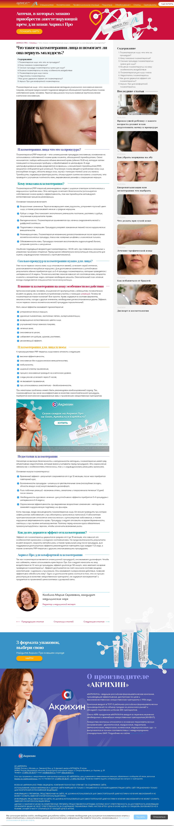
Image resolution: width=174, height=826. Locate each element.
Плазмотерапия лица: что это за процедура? (39, 62)
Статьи (137, 5)
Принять (140, 817)
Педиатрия (107, 5)
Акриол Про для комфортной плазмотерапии (39, 81)
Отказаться (159, 817)
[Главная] (27, 5)
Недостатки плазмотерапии (32, 76)
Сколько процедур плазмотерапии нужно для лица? (42, 68)
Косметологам (63, 5)
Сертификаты (150, 5)
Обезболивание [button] (122, 5)
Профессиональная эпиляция (86, 5)
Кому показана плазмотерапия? (33, 65)
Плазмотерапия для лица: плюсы (33, 73)
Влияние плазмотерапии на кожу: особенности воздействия (45, 70)
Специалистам (47, 5)
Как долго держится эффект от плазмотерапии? (41, 79)
